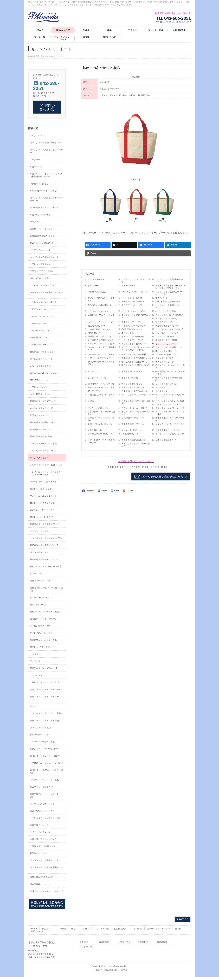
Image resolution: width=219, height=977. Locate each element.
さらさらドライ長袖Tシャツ (134, 344)
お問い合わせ (37, 931)
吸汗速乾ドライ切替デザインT (135, 362)
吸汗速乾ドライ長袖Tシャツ (101, 340)
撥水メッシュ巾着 (129, 377)
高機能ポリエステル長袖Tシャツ (136, 358)
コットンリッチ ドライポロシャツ (136, 280)
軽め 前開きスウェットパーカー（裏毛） (170, 372)
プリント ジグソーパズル (133, 311)
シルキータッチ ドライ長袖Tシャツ (102, 348)
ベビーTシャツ (128, 285)
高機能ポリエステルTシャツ (101, 336)
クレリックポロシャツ (98, 408)
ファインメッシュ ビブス (166, 404)
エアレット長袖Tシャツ (166, 351)
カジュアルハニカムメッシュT (169, 329)
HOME (34, 928)
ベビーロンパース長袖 (165, 311)
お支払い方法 (124, 942)
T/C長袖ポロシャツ (130, 434)
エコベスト (160, 387)
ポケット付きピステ (164, 362)
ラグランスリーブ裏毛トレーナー (169, 435)
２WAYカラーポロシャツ (132, 418)
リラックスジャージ (164, 336)
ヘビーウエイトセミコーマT (101, 322)
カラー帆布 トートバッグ (166, 333)
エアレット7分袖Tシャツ (99, 358)
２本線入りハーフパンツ (99, 329)
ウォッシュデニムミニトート (101, 354)
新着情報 (84, 942)
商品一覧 (89, 273)
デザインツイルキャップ (166, 318)
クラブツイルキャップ (131, 305)
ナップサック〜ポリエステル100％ (101, 363)
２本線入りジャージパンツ (133, 326)
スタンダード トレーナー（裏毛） (101, 412)
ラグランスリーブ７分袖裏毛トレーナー (102, 441)
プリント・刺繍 (101, 928)
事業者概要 (162, 942)
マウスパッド (161, 298)
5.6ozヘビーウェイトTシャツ (134, 292)
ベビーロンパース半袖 (131, 298)
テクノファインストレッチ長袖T (170, 401)
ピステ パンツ (94, 371)
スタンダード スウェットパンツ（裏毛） (170, 412)
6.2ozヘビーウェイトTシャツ (101, 315)
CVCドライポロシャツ (131, 329)
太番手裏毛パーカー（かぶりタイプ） (169, 419)
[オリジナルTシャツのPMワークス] (43, 18)
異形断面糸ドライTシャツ (167, 326)
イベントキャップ (96, 279)
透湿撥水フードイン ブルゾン (101, 384)
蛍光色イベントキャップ (132, 301)
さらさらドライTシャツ (166, 322)
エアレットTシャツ (130, 333)
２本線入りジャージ (130, 322)
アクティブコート (96, 391)
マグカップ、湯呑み (97, 292)
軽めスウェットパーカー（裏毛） (168, 378)
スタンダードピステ (164, 358)
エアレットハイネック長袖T (134, 354)
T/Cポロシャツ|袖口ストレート (102, 305)
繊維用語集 (104, 942)
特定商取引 (143, 942)
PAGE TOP (211, 944)
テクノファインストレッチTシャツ (136, 395)
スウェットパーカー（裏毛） (134, 408)
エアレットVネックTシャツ (134, 387)
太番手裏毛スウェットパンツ (168, 430)
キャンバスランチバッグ (132, 336)
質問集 (178, 928)
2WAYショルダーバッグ (166, 354)
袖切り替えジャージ (97, 333)
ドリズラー (93, 285)
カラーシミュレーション (158, 928)
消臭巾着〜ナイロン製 (131, 371)
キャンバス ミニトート (165, 344)
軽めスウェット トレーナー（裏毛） (170, 366)
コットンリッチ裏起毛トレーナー (169, 306)
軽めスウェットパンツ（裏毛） (102, 387)
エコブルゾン (161, 391)
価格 (73, 928)
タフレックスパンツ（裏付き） (169, 315)
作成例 (63, 928)
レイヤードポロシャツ (131, 430)
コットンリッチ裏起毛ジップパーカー (169, 280)
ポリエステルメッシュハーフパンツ (135, 412)
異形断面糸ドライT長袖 (166, 340)
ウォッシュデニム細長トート (168, 347)
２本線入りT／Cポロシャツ (100, 434)
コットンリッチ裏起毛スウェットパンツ (135, 316)
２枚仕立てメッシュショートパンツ (102, 395)
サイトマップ (86, 947)
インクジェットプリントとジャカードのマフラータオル (135, 348)
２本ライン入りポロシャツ (100, 424)
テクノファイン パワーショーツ (170, 408)
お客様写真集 (120, 928)
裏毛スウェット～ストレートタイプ (135, 444)
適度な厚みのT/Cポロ (97, 326)
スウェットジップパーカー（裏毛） (135, 402)
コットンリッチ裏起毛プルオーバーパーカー (169, 293)
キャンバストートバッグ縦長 (101, 344)
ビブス (91, 401)
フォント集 (137, 928)
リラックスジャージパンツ (133, 340)
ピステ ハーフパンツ (97, 377)
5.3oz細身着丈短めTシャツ (167, 301)
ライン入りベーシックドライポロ (169, 425)
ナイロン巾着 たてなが (132, 384)
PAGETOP (182, 919)
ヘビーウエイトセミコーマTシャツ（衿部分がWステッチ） (170, 286)
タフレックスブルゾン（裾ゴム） (101, 299)
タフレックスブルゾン (98, 311)
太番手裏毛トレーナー (98, 430)
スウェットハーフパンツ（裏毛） (101, 419)
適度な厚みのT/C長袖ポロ (133, 440)
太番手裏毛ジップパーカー (133, 424)
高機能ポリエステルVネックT (135, 391)
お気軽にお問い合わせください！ (136, 461)
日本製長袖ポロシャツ (165, 440)
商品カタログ (48, 928)
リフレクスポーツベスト (166, 384)
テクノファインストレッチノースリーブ (169, 395)
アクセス (85, 928)
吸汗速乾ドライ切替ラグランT (135, 365)
